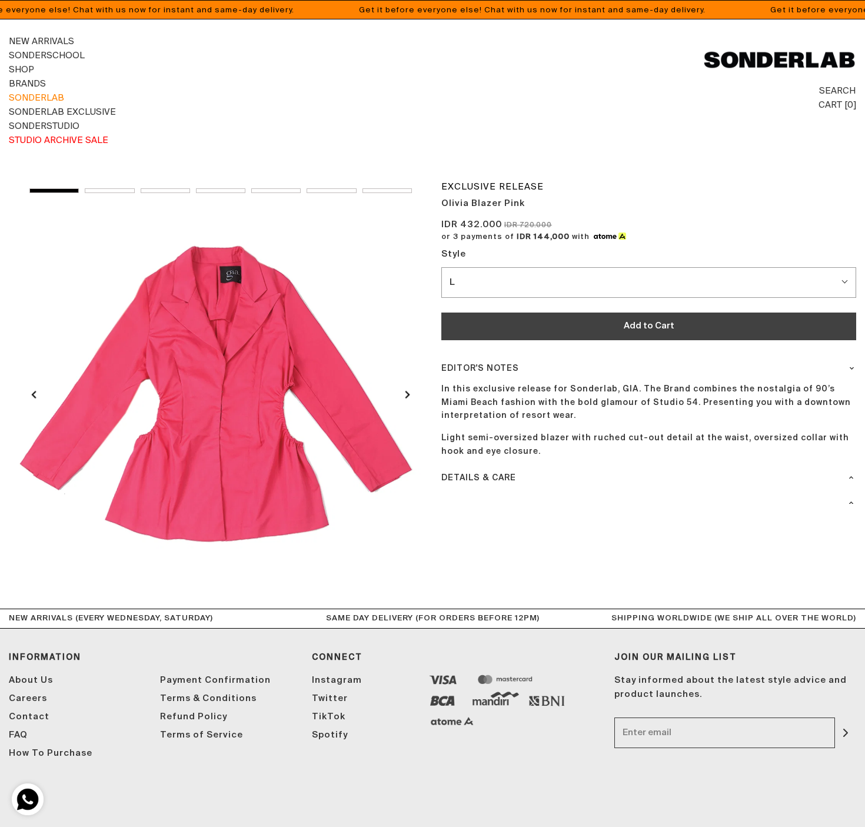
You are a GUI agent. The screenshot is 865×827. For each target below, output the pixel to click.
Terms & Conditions (208, 698)
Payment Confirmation (215, 680)
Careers (28, 698)
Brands (27, 83)
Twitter (330, 698)
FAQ (18, 734)
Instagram (337, 680)
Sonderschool (47, 55)
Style (453, 254)
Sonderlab (36, 97)
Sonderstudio (44, 126)
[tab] (648, 498)
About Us (31, 680)
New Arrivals (41, 41)
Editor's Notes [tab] (480, 368)
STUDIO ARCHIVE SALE (58, 140)
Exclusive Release (492, 186)
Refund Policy (193, 716)
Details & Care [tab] (478, 478)
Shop (21, 69)
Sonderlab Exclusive (62, 112)
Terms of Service (201, 734)
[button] (54, 190)
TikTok (328, 716)
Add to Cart (649, 325)
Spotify (330, 734)
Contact (29, 716)
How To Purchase (50, 753)
